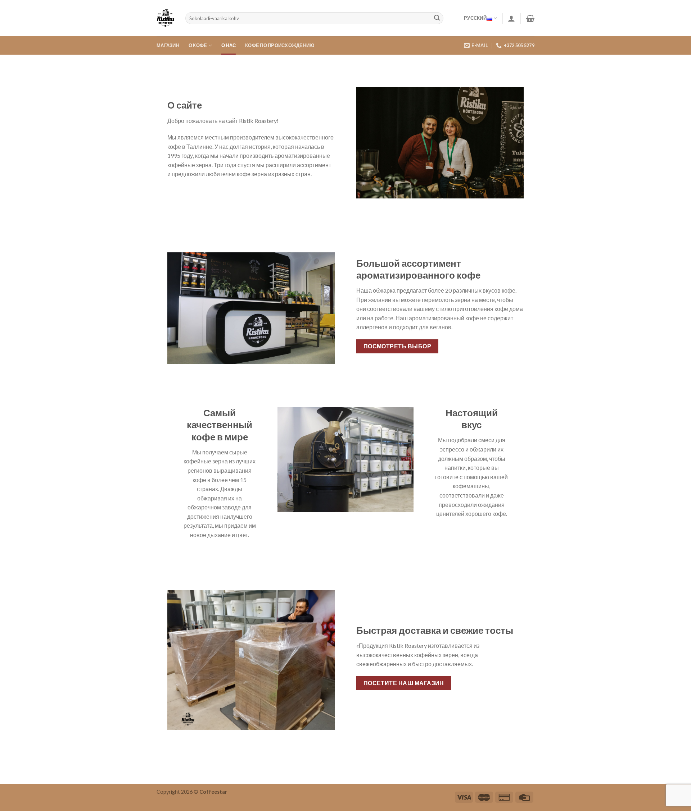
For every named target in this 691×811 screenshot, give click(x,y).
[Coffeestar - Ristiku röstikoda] (166, 18)
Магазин (168, 45)
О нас (228, 45)
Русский (475, 18)
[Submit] (437, 18)
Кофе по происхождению (279, 45)
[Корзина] (530, 18)
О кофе (198, 45)
